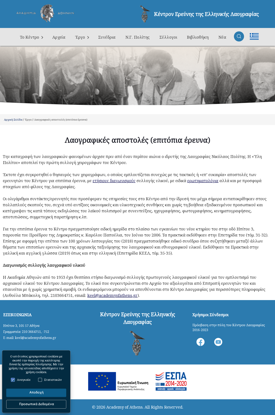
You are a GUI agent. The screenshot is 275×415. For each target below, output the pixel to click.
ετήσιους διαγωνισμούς (114, 180)
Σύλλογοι (168, 37)
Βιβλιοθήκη (198, 37)
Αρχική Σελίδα (13, 119)
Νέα (222, 37)
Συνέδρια (107, 37)
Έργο (80, 37)
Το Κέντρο (29, 37)
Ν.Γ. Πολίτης (137, 37)
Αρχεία (59, 37)
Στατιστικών (53, 380)
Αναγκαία (23, 380)
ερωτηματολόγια (202, 180)
